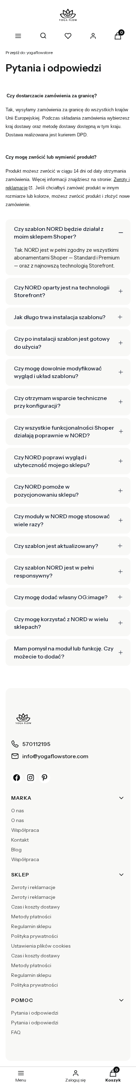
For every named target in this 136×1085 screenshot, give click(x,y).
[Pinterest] (44, 777)
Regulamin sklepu (31, 926)
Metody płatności (31, 916)
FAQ (16, 1032)
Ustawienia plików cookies (40, 946)
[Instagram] (30, 777)
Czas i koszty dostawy (35, 907)
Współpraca (25, 830)
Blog (16, 849)
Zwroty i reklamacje (33, 887)
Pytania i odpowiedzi (34, 1013)
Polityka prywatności (34, 936)
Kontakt (20, 840)
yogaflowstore (29, 52)
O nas (17, 810)
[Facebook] (16, 777)
